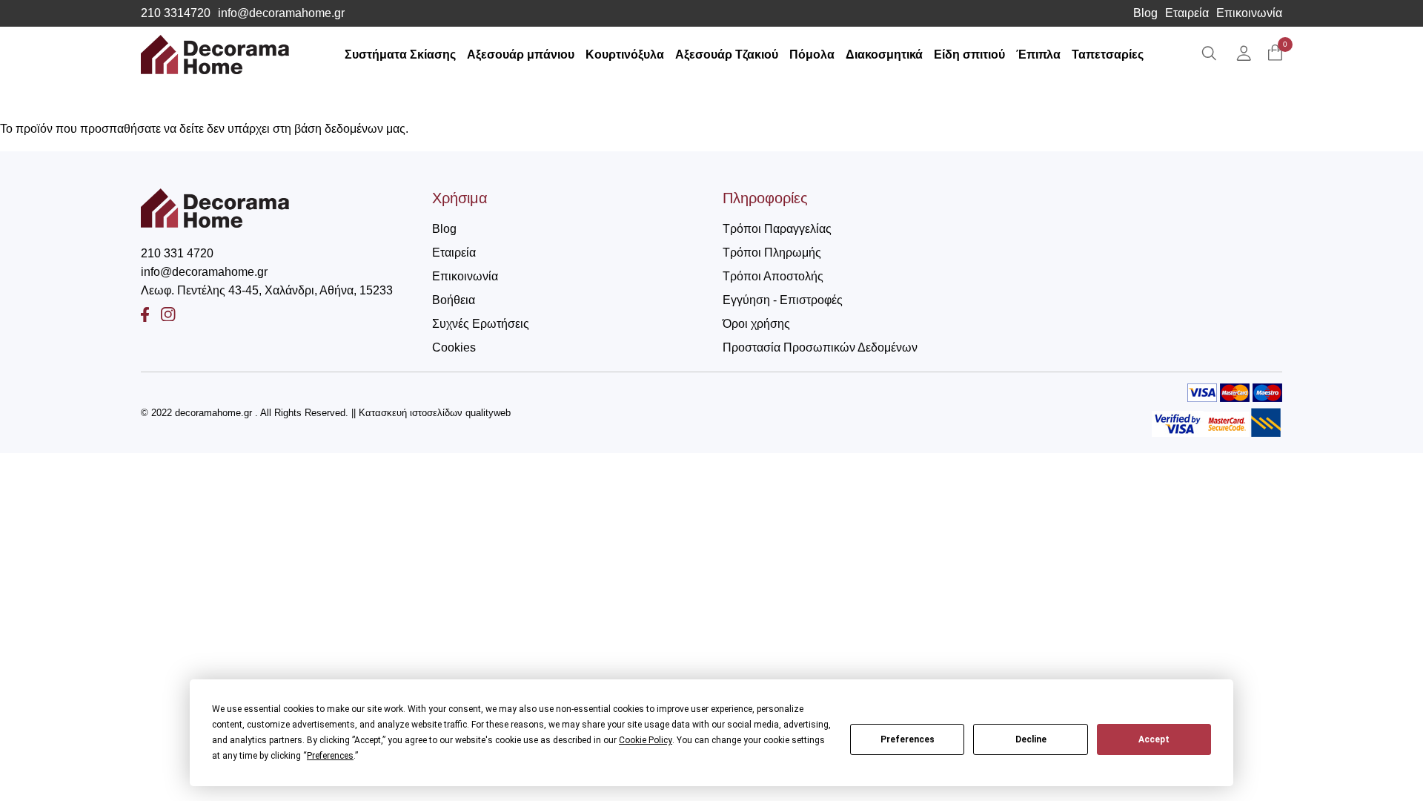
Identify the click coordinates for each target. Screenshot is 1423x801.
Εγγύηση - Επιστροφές (783, 300)
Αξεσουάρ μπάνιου (520, 54)
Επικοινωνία (1249, 13)
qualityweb (488, 412)
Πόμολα (812, 54)
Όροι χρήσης (756, 323)
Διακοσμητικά (884, 54)
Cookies (454, 347)
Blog (1145, 13)
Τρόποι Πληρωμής (772, 252)
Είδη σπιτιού (969, 54)
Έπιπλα (1038, 54)
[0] (1275, 53)
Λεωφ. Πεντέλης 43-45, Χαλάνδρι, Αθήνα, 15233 (267, 290)
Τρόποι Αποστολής (773, 276)
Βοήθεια (453, 300)
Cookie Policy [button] (645, 740)
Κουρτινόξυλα (625, 54)
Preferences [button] (330, 756)
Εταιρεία (1187, 13)
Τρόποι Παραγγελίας (777, 228)
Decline (1030, 739)
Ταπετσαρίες (1108, 54)
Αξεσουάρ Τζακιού (726, 54)
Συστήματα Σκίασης (400, 54)
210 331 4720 (177, 253)
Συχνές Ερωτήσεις (480, 323)
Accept (1154, 739)
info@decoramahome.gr (281, 13)
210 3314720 (175, 13)
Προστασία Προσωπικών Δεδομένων (820, 347)
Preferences (907, 739)
